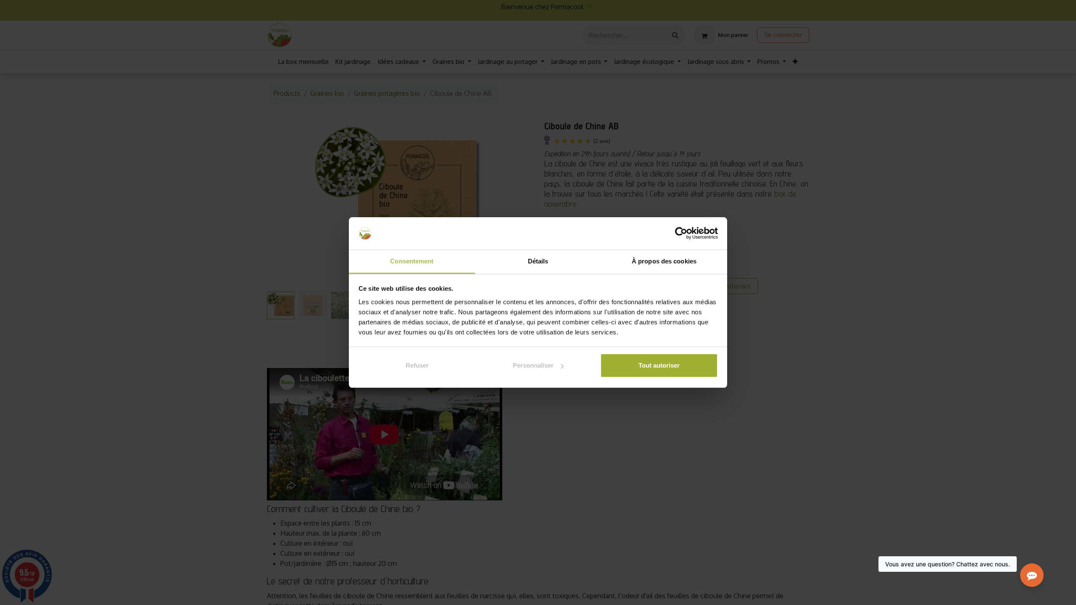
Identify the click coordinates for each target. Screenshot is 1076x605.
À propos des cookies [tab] (664, 261)
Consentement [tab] (411, 261)
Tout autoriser (659, 365)
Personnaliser (533, 365)
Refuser (417, 365)
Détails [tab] (538, 261)
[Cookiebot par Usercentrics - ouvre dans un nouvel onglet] (681, 233)
